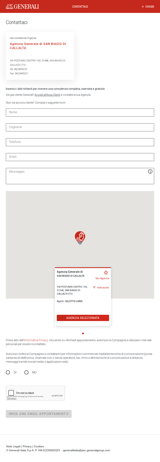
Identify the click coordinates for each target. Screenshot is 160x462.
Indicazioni (103, 287)
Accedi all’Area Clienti (47, 94)
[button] (80, 238)
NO (34, 372)
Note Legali (13, 446)
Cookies (39, 446)
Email (12, 156)
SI (15, 372)
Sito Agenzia (102, 278)
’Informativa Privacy (35, 340)
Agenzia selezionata (83, 317)
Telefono (15, 142)
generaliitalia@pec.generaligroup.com (86, 450)
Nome (13, 112)
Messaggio (17, 171)
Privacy (27, 446)
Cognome (15, 127)
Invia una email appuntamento (39, 414)
